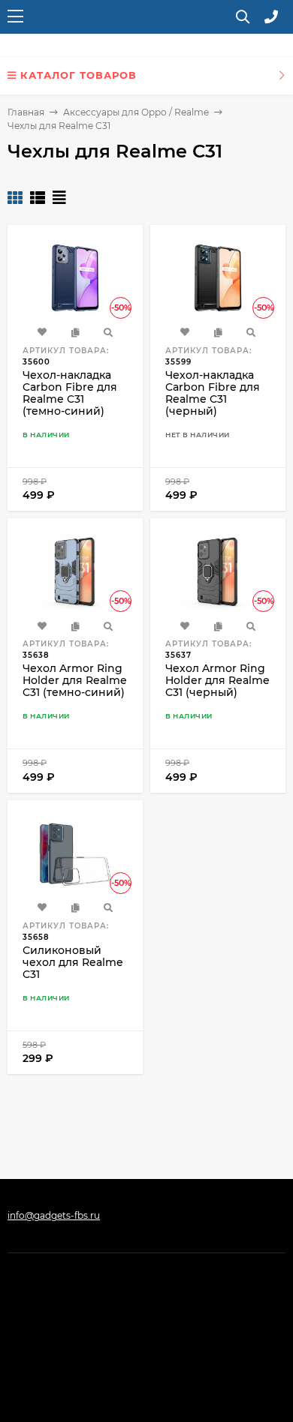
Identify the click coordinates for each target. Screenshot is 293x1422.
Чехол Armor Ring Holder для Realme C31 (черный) (217, 680)
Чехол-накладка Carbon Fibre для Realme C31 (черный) (212, 393)
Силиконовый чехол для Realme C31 (73, 962)
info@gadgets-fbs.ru (54, 1215)
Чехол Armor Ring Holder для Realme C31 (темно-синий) (75, 680)
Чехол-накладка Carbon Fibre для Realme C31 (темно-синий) (70, 393)
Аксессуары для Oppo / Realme (136, 112)
